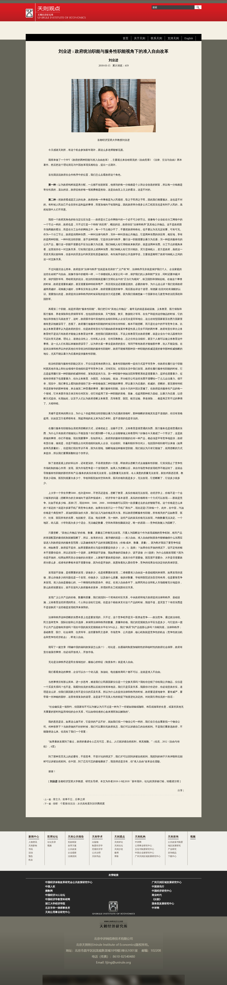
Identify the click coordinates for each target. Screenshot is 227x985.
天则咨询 (173, 836)
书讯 (31, 849)
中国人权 (50, 886)
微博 (116, 852)
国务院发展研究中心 (163, 903)
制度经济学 (97, 845)
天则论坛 (118, 845)
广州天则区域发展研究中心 (147, 856)
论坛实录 (51, 842)
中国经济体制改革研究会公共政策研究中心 (68, 882)
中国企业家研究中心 (144, 852)
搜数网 (49, 890)
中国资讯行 (158, 886)
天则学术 (97, 836)
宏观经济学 (97, 849)
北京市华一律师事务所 (57, 908)
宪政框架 (72, 842)
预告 (31, 856)
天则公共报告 (76, 836)
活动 (31, 852)
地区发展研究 (174, 845)
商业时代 (157, 895)
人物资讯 (33, 842)
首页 (125, 38)
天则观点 (119, 836)
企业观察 (72, 852)
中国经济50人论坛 (55, 895)
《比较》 (157, 899)
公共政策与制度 (175, 842)
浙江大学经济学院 (55, 903)
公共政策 (72, 849)
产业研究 (172, 849)
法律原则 (72, 856)
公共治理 (96, 852)
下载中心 (172, 856)
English (188, 38)
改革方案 (72, 845)
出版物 (95, 842)
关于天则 (139, 38)
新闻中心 (34, 836)
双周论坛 (52, 836)
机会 (31, 860)
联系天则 (156, 38)
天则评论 (118, 842)
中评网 (138, 842)
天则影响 (33, 845)
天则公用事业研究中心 (57, 912)
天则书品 (96, 856)
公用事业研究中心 (143, 845)
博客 (116, 856)
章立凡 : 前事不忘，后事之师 (69, 799)
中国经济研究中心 (162, 890)
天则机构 (140, 836)
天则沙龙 (118, 849)
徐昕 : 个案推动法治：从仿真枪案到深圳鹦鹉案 (79, 803)
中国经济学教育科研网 (57, 899)
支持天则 (173, 38)
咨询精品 (172, 852)
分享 (180, 790)
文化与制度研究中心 (144, 849)
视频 (49, 845)
